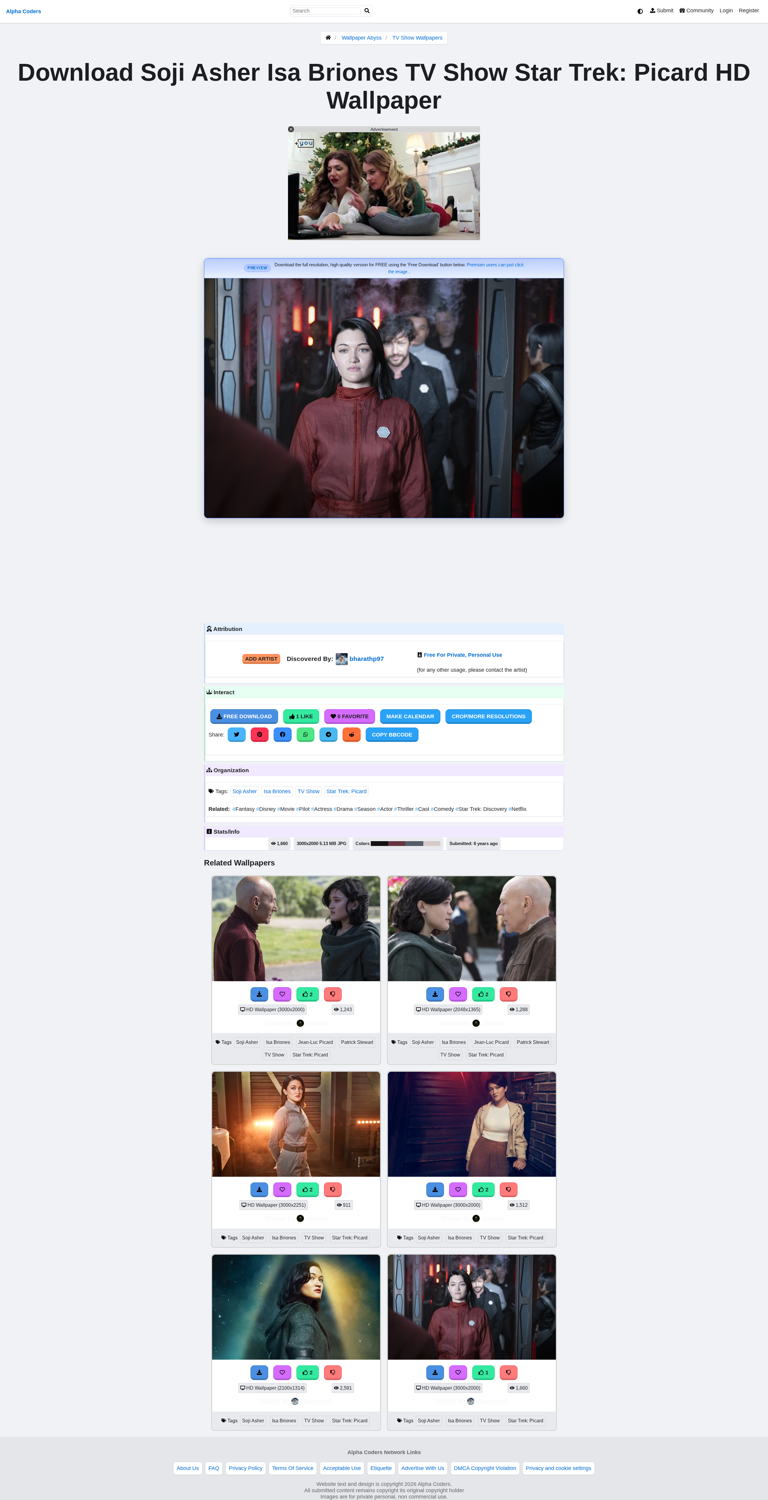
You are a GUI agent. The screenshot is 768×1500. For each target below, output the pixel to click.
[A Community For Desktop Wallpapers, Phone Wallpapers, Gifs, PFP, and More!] (328, 38)
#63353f (396, 843)
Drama (344, 809)
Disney (266, 809)
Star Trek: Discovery (481, 809)
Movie (286, 809)
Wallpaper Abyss (362, 38)
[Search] (367, 10)
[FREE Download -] (259, 994)
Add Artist (261, 659)
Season (365, 809)
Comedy (443, 809)
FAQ (213, 1468)
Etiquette (381, 1468)
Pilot (303, 809)
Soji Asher (244, 791)
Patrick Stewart (357, 1042)
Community (699, 10)
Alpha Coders (23, 11)
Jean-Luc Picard (315, 1042)
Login (726, 10)
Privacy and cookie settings (558, 1468)
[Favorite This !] (282, 994)
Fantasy (244, 809)
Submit (664, 10)
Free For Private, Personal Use (463, 655)
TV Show (309, 791)
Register (749, 10)
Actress (322, 809)
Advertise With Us (422, 1468)
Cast (423, 809)
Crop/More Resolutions (489, 716)
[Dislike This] (333, 994)
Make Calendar (410, 716)
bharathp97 (367, 658)
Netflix (517, 809)
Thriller (404, 809)
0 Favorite (352, 716)
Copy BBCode (392, 735)
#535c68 (414, 843)
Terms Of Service (293, 1468)
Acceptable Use (342, 1468)
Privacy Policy (245, 1468)
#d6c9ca (431, 843)
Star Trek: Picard (346, 791)
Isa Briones (277, 791)
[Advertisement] (384, 569)
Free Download (247, 716)
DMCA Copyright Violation (485, 1468)
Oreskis (317, 1023)
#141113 (379, 843)
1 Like (304, 716)
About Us (188, 1468)
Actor (385, 809)
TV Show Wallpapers (417, 38)
